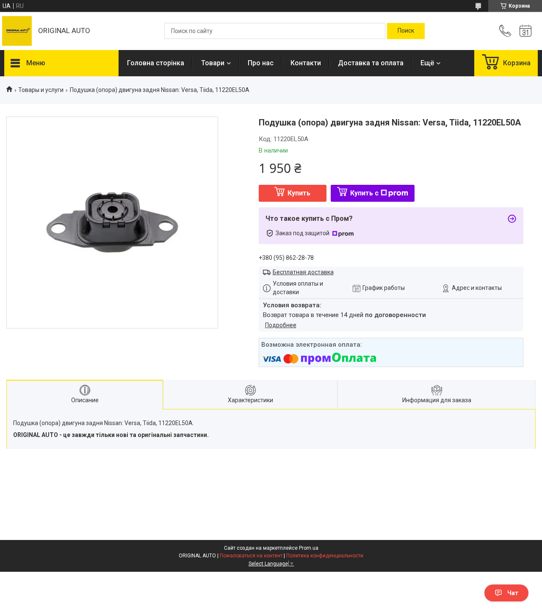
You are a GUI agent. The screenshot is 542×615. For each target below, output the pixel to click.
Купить (299, 193)
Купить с (364, 193)
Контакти (305, 63)
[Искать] (406, 31)
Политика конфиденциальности (324, 556)
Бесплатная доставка (303, 272)
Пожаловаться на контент (251, 556)
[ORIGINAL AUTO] (17, 31)
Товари (212, 63)
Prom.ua (308, 548)
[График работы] (525, 30)
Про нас (261, 63)
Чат (512, 593)
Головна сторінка (155, 63)
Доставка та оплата (371, 63)
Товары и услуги (41, 89)
